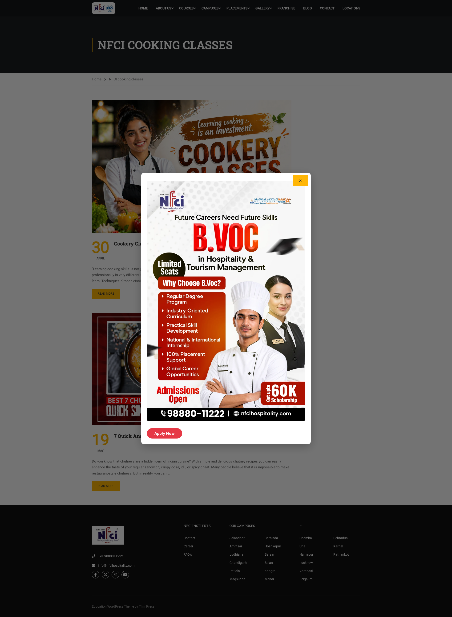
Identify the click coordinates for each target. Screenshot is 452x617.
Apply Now (164, 433)
